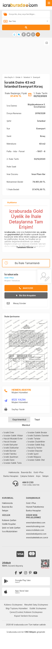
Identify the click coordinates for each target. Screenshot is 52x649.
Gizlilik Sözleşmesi (38, 608)
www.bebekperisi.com (36, 534)
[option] (26, 58)
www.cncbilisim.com (35, 530)
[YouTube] (35, 573)
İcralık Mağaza (34, 457)
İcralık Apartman (11, 457)
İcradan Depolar (35, 451)
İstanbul (27, 77)
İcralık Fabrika (10, 454)
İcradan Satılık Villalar (13, 435)
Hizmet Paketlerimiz (35, 507)
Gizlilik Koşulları (9, 524)
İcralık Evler (9, 432)
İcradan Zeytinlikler (36, 441)
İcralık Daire (9, 460)
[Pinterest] (30, 573)
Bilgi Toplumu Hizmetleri (17, 608)
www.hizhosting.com (35, 526)
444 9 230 (27, 288)
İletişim (45, 476)
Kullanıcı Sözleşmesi (13, 604)
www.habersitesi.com (35, 522)
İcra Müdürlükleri (9, 531)
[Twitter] (20, 573)
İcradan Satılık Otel (36, 460)
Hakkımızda (14, 472)
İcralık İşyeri (33, 454)
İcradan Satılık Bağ (36, 444)
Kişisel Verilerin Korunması (26, 616)
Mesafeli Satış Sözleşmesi (36, 604)
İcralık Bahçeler (11, 444)
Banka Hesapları (10, 476)
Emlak (18, 77)
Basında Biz (26, 472)
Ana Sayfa (8, 77)
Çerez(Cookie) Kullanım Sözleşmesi (26, 612)
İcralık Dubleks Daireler (38, 435)
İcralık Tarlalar (34, 438)
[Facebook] (16, 573)
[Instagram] (25, 573)
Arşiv (38, 476)
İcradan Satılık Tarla (12, 463)
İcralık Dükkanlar (11, 448)
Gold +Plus (38, 472)
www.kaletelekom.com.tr (37, 537)
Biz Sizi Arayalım (27, 295)
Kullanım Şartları (9, 520)
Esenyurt (36, 77)
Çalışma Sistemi (27, 476)
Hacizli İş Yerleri (35, 448)
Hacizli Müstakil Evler (13, 438)
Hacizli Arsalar (10, 441)
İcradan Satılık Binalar (37, 432)
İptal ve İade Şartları (11, 528)
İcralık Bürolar (10, 451)
